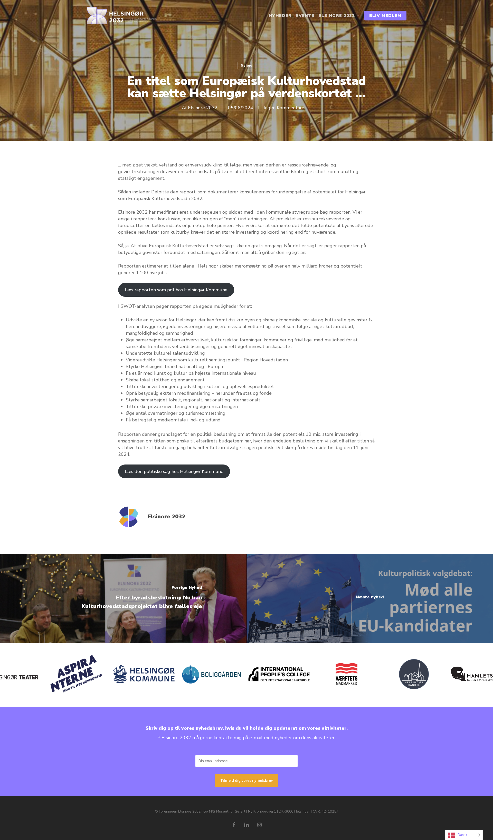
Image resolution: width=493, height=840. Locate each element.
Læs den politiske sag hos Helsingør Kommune (174, 471)
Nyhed (246, 65)
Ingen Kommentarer (285, 108)
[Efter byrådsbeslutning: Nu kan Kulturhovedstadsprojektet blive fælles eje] (123, 598)
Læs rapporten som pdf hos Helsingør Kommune (176, 290)
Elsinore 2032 (202, 108)
